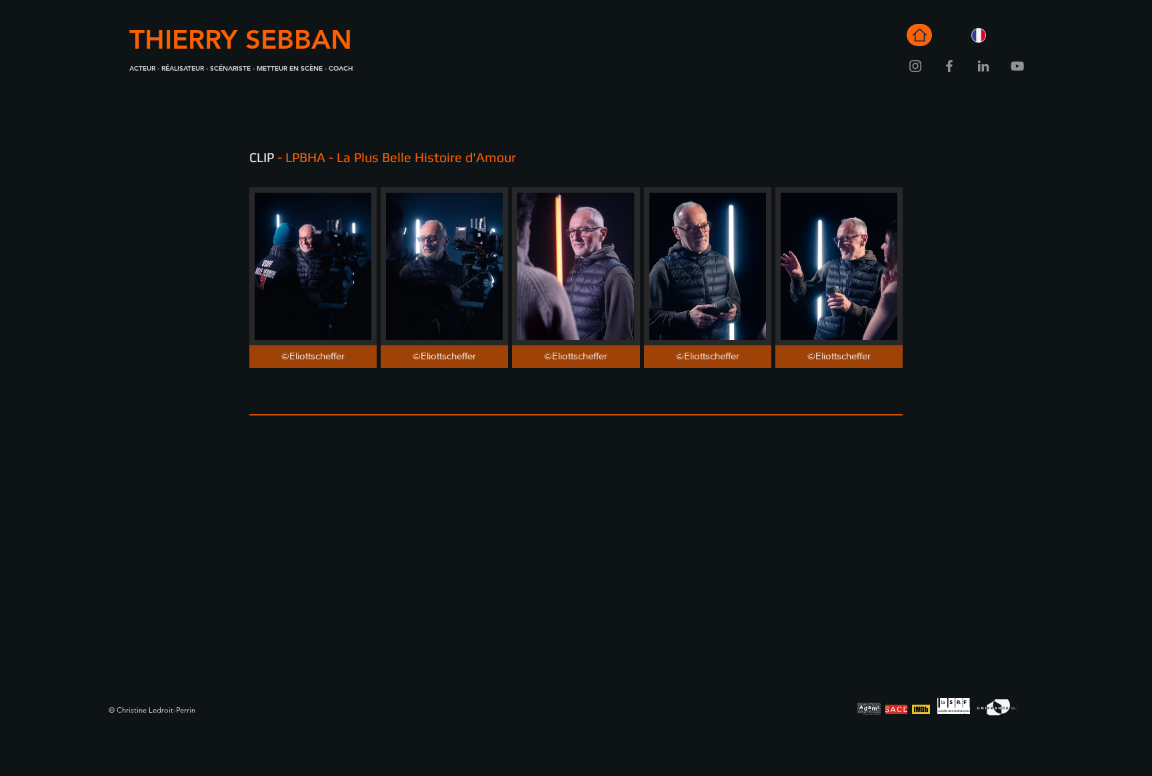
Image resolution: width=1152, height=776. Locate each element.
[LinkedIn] (983, 66)
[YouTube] (1017, 66)
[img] (313, 277)
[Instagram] (915, 66)
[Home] (919, 35)
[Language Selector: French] (991, 35)
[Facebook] (949, 66)
